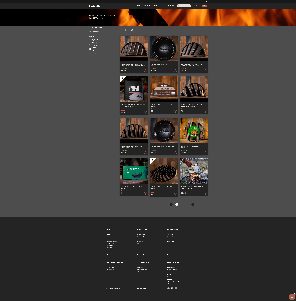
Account (190, 1)
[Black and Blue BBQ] (94, 6)
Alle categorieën (110, 250)
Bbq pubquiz (170, 234)
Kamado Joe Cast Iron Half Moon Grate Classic (191, 105)
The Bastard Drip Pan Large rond (161, 65)
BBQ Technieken (141, 234)
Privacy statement (171, 283)
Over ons (169, 279)
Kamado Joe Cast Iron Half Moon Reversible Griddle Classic (191, 65)
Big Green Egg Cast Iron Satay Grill (132, 187)
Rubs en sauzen (110, 239)
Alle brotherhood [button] (142, 288)
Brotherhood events (111, 272)
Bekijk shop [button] (109, 255)
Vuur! (138, 243)
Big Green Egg (95, 40)
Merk (91, 36)
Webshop (138, 5)
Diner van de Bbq (141, 239)
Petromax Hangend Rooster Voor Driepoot (192, 187)
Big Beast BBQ (140, 237)
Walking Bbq (170, 241)
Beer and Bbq (140, 241)
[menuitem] (180, 1)
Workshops (147, 5)
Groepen (156, 5)
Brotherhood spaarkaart (143, 274)
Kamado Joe (95, 45)
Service (195, 1)
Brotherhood (171, 5)
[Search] (184, 5)
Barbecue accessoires (111, 237)
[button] (204, 1)
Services (169, 277)
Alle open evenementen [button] (113, 288)
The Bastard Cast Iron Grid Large (161, 187)
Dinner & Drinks (171, 239)
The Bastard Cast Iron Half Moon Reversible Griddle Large (133, 65)
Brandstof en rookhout (111, 241)
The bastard (95, 50)
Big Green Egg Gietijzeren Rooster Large (191, 147)
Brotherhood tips (141, 272)
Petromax (94, 47)
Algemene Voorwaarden (173, 281)
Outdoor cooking (110, 243)
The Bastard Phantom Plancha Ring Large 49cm (133, 105)
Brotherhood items (141, 267)
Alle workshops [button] (141, 255)
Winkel (163, 5)
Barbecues (108, 234)
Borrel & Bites (170, 237)
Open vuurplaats (110, 269)
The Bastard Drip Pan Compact (163, 146)
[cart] (204, 6)
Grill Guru (94, 42)
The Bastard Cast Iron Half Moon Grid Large (132, 147)
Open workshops (110, 267)
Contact (199, 1)
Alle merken (109, 247)
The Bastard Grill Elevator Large (161, 105)
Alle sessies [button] (171, 255)
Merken (180, 1)
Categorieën (185, 1)
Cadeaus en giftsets (111, 245)
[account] (196, 6)
